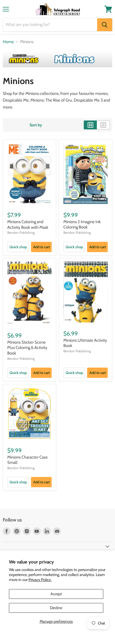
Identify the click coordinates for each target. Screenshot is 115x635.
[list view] (103, 124)
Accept (56, 593)
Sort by (36, 125)
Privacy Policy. (40, 579)
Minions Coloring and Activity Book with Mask (27, 224)
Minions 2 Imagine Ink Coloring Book (82, 224)
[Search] (104, 24)
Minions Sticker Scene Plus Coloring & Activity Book (27, 348)
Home (8, 42)
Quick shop (18, 247)
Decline (56, 607)
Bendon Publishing (21, 232)
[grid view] (90, 124)
